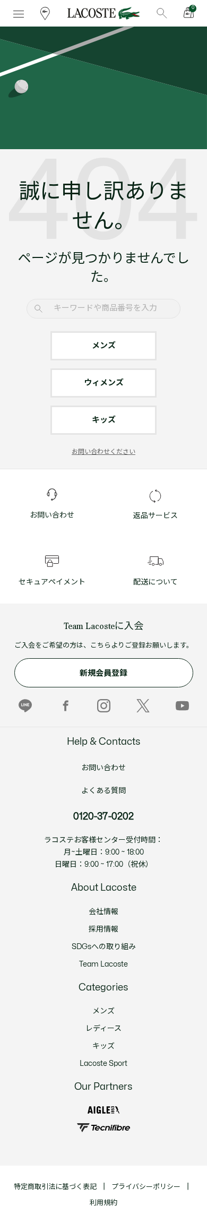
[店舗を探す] (45, 13)
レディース (103, 1028)
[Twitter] (143, 705)
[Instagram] (103, 705)
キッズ (104, 420)
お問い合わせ (103, 767)
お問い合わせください (103, 452)
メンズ (104, 346)
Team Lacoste (103, 964)
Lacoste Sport (103, 1063)
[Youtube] (182, 705)
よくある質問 (103, 790)
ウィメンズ (104, 383)
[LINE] (25, 705)
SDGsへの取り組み (104, 946)
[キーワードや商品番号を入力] (162, 13)
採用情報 (103, 929)
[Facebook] (64, 705)
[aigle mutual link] (103, 1110)
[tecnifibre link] (103, 1127)
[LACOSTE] (103, 13)
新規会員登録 (103, 673)
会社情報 (103, 911)
